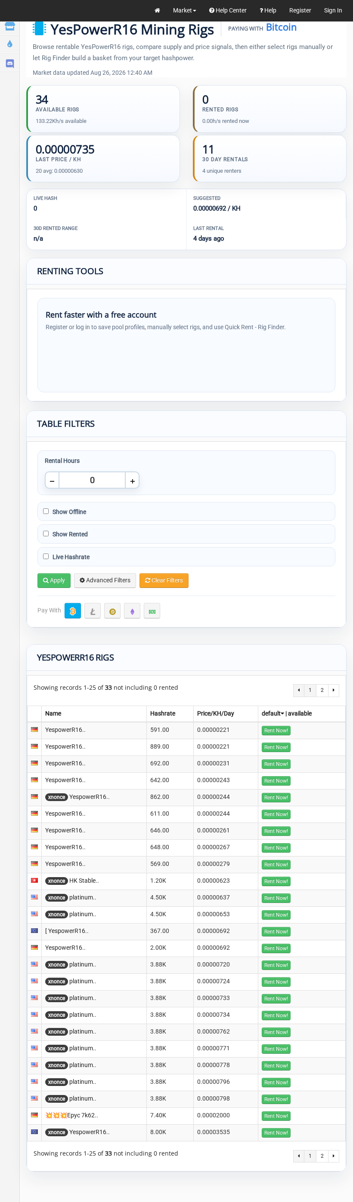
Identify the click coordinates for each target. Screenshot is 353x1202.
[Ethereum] (132, 610)
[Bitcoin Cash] (152, 610)
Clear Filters (166, 580)
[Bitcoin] (73, 610)
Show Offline (68, 511)
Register (300, 10)
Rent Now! (276, 731)
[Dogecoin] (112, 610)
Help (269, 10)
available (300, 713)
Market (182, 10)
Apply (57, 580)
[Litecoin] (92, 610)
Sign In (333, 10)
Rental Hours (62, 460)
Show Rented (69, 534)
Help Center (230, 10)
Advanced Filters (107, 580)
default (271, 713)
